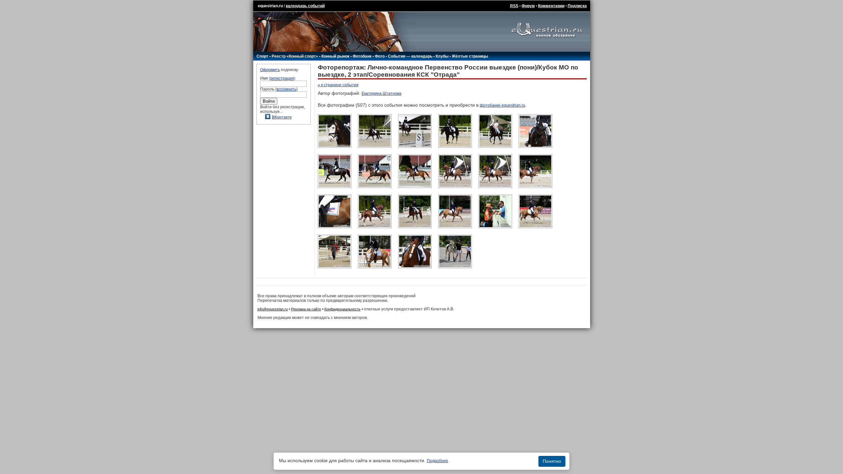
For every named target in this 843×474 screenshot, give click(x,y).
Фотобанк (362, 56)
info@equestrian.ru (273, 309)
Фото (380, 56)
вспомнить (286, 89)
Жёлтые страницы (470, 56)
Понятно (552, 461)
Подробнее (437, 461)
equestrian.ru (270, 6)
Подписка (577, 6)
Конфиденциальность (342, 309)
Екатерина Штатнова (381, 93)
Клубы (442, 56)
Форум (528, 6)
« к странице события (338, 85)
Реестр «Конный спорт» (295, 56)
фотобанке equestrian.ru (502, 105)
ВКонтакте (282, 117)
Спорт (262, 56)
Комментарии (551, 6)
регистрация (282, 78)
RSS (514, 6)
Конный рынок (335, 56)
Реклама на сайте (306, 309)
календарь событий (305, 6)
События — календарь (410, 56)
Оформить (270, 69)
